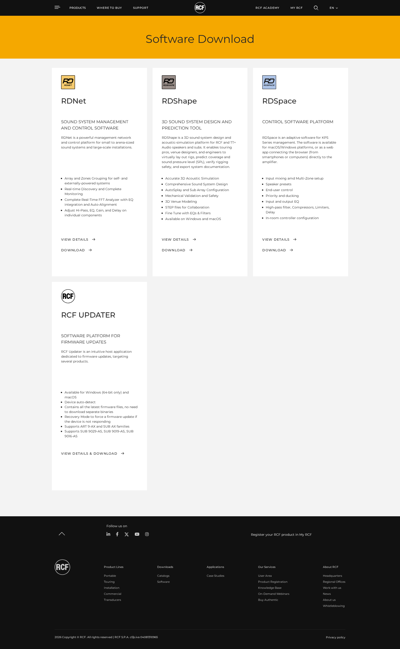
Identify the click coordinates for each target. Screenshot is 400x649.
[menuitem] (109, 8)
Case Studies (215, 575)
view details (74, 239)
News (327, 593)
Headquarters (332, 575)
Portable (110, 575)
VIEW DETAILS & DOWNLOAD (89, 453)
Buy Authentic (268, 600)
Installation (111, 587)
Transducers (112, 600)
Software (163, 581)
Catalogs (163, 575)
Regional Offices (334, 581)
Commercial (112, 593)
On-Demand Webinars (273, 593)
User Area (265, 575)
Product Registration (273, 581)
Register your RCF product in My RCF (281, 534)
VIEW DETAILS (276, 239)
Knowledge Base (269, 587)
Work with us (332, 587)
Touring (109, 581)
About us (329, 600)
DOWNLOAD (73, 250)
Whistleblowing (334, 606)
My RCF (297, 7)
